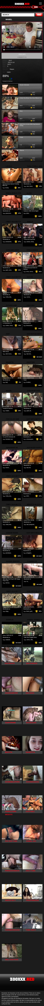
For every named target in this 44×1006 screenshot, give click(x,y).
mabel (8, 72)
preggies (28, 553)
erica (27, 271)
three (31, 186)
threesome (29, 325)
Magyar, (12, 69)
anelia (28, 241)
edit (7, 354)
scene (28, 297)
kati (28, 354)
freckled (8, 439)
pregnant (31, 524)
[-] (12, 79)
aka (10, 297)
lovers (7, 467)
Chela (21, 137)
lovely (6, 187)
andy (10, 270)
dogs (7, 611)
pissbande (8, 241)
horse (9, 354)
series (28, 639)
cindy (7, 297)
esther (7, 325)
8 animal (27, 8)
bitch (27, 496)
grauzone (8, 213)
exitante (8, 639)
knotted (28, 382)
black (27, 611)
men (28, 186)
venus (31, 271)
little (32, 639)
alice (27, 213)
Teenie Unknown (24, 85)
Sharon (22, 150)
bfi (30, 410)
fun (30, 354)
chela (32, 241)
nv (27, 581)
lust (12, 439)
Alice (21, 111)
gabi (7, 270)
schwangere (29, 439)
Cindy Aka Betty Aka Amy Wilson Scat (31, 98)
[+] (10, 79)
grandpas (8, 553)
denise (7, 583)
